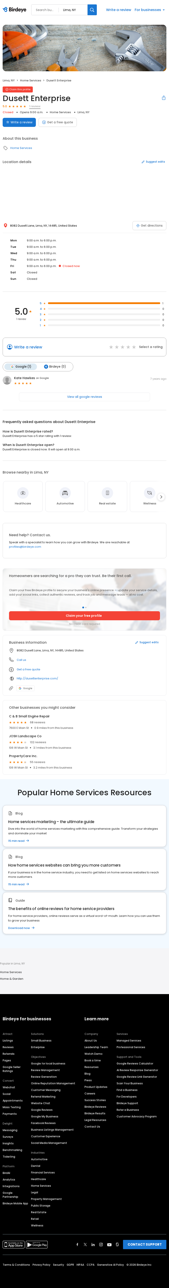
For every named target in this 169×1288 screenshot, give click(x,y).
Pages (7, 1060)
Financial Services (43, 1172)
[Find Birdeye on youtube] (109, 1244)
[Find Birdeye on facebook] (77, 1244)
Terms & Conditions (16, 1265)
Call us (21, 660)
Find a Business (127, 1090)
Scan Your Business (130, 1083)
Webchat (9, 1087)
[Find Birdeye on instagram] (101, 1244)
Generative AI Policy (110, 1265)
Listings (8, 1040)
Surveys (8, 1137)
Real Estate (38, 1212)
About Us (90, 1040)
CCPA (90, 1265)
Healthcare (38, 1179)
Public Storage (40, 1205)
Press (88, 1080)
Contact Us (92, 1126)
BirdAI (6, 1173)
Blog (87, 1074)
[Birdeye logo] (15, 10)
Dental (35, 1166)
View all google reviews (84, 397)
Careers (89, 1093)
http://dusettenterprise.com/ (37, 678)
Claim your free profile (84, 615)
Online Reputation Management (53, 1083)
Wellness (37, 1225)
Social (7, 1094)
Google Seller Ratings (11, 1069)
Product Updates (95, 1087)
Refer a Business (128, 1110)
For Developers (127, 1096)
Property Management (46, 1199)
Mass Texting (12, 1107)
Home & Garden (11, 979)
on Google (42, 378)
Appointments (13, 1100)
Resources (91, 1067)
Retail (35, 1219)
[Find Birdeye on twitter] (85, 1244)
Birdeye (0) (57, 367)
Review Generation (44, 1077)
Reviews (8, 1047)
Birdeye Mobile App (15, 1203)
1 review (34, 106)
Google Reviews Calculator (135, 1063)
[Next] (161, 497)
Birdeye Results (94, 1113)
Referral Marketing (43, 1096)
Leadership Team (96, 1047)
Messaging (10, 1130)
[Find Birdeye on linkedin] (93, 1244)
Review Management (45, 1070)
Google (27, 688)
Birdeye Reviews (95, 1107)
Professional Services (131, 1047)
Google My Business (44, 1116)
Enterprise (38, 1047)
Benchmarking (12, 1150)
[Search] (92, 9)
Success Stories (95, 1100)
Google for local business (48, 1063)
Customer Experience (45, 1136)
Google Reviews (42, 1110)
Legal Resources (95, 1120)
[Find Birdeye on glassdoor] (117, 1244)
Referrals (9, 1054)
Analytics (9, 1179)
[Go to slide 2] (85, 607)
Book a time (92, 1060)
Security (58, 1265)
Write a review (118, 9)
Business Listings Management (52, 1130)
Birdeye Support (127, 1103)
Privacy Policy (41, 1265)
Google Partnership (10, 1195)
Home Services (30, 80)
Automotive (39, 1159)
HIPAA (80, 1265)
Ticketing (9, 1156)
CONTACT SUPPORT (145, 1244)
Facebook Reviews (43, 1123)
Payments (10, 1114)
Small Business (41, 1040)
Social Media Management (49, 1143)
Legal (34, 1192)
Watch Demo (93, 1054)
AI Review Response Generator (137, 1070)
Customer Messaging (46, 1090)
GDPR (70, 1265)
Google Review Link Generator (137, 1077)
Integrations (11, 1186)
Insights (8, 1143)
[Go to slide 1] (83, 607)
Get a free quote (60, 122)
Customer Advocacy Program (137, 1116)
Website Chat (40, 1103)
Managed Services (129, 1040)
